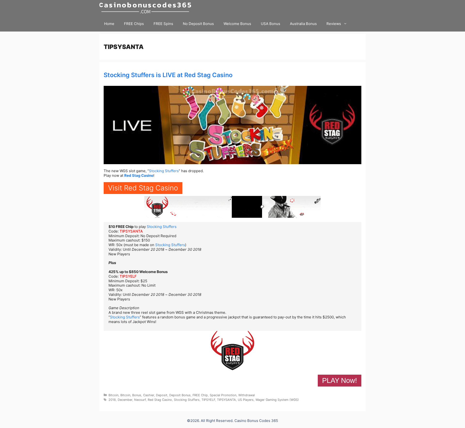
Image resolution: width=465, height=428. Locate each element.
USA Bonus (270, 23)
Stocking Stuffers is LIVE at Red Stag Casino (168, 75)
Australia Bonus (303, 23)
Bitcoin (113, 395)
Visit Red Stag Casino (143, 188)
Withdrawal (246, 395)
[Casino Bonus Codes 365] (146, 8)
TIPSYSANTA (131, 231)
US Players (246, 400)
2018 (112, 400)
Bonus (136, 395)
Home (109, 23)
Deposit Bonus (180, 395)
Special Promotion (223, 395)
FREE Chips (134, 23)
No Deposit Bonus (198, 23)
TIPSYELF (128, 276)
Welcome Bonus (237, 23)
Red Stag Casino (138, 175)
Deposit (161, 395)
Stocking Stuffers (164, 171)
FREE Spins (163, 23)
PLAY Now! (339, 380)
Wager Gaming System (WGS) (277, 400)
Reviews (333, 23)
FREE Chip (200, 395)
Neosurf (140, 400)
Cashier (148, 395)
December (125, 400)
